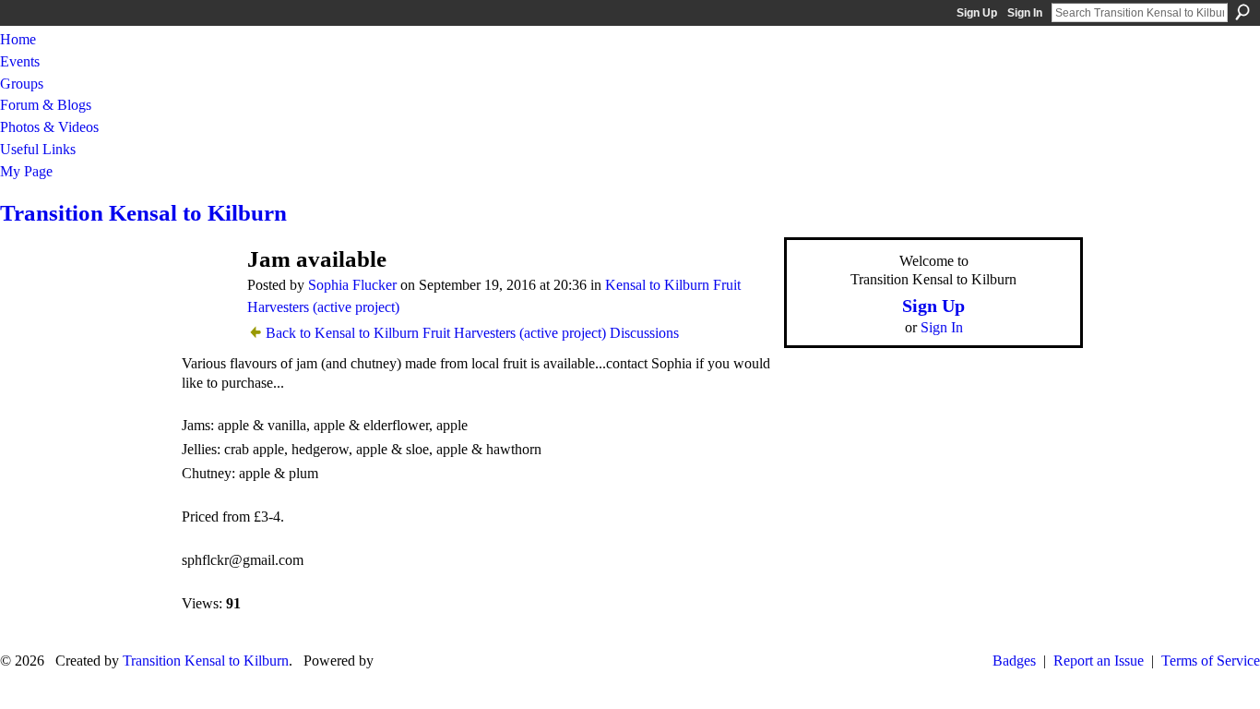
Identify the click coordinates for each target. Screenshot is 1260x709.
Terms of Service (1210, 660)
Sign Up (977, 12)
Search (1242, 12)
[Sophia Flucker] (206, 295)
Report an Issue (1098, 660)
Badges (1014, 660)
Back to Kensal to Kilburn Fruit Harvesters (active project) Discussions (472, 333)
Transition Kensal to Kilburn (143, 212)
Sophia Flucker (352, 285)
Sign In (1024, 12)
